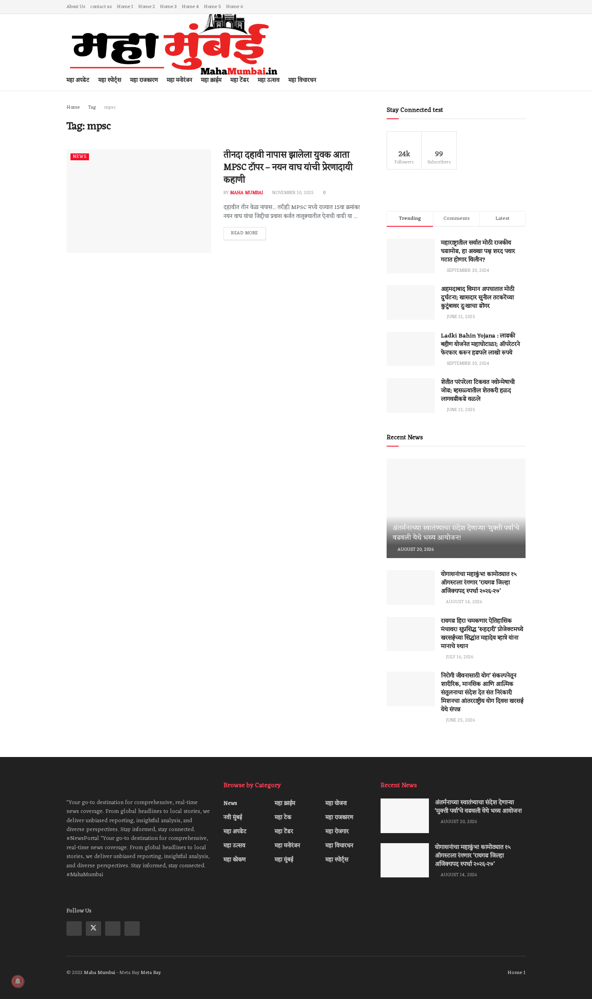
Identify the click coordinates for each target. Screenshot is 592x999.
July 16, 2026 (459, 657)
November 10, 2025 (292, 193)
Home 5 (212, 6)
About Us (75, 6)
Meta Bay (150, 972)
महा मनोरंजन (287, 846)
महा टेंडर (284, 832)
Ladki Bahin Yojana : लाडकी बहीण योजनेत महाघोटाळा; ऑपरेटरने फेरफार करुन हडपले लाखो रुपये (480, 344)
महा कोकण (235, 860)
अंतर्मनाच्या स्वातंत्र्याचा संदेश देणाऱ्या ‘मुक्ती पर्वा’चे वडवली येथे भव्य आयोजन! (456, 533)
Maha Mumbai (246, 193)
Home (73, 107)
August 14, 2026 (463, 602)
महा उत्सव (234, 846)
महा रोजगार (337, 832)
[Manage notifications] (17, 981)
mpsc (110, 107)
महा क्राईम (285, 803)
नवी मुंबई (233, 818)
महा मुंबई (284, 860)
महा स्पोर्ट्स (336, 860)
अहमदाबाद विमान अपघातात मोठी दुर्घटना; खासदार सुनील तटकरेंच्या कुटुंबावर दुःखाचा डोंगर (477, 298)
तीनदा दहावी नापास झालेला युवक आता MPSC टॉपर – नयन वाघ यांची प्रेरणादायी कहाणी (288, 167)
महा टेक (283, 818)
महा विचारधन (302, 80)
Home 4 (190, 6)
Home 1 (125, 6)
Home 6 (234, 6)
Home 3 (168, 6)
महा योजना (336, 803)
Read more (244, 233)
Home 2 (146, 6)
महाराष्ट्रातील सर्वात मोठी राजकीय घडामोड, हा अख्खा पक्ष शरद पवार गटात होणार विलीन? (478, 251)
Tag (92, 107)
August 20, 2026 (415, 550)
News (80, 156)
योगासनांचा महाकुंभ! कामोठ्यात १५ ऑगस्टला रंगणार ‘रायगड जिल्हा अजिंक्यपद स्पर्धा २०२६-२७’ (479, 583)
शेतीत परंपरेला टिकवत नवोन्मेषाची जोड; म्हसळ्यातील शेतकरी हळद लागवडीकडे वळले (478, 391)
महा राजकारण (339, 818)
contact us (101, 6)
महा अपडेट (235, 832)
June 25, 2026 (460, 720)
